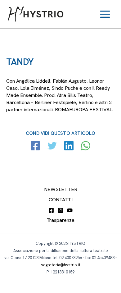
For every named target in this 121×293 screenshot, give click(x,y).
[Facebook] (35, 146)
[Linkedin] (69, 146)
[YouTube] (70, 210)
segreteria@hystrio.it (60, 265)
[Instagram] (60, 210)
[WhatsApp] (85, 146)
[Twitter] (52, 146)
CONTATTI (61, 199)
